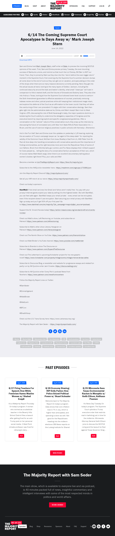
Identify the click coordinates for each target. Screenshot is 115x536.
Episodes (17, 6)
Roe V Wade (88, 343)
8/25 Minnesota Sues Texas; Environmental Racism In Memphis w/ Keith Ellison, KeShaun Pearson (93, 393)
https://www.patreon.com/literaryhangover (44, 229)
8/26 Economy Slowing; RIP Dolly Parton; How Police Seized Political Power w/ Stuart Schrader (57, 392)
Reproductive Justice (61, 343)
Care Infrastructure (54, 339)
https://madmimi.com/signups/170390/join (73, 167)
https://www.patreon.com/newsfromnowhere (46, 274)
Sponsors (73, 6)
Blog (27, 6)
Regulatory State (33, 343)
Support (92, 6)
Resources (48, 526)
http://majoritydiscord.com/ (57, 173)
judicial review (21, 343)
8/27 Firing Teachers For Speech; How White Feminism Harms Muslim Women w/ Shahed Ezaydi (21, 393)
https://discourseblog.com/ (66, 266)
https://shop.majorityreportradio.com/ (63, 178)
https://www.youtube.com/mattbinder (69, 241)
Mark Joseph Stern (43, 66)
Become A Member (57, 505)
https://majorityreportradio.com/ (63, 324)
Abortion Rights (27, 339)
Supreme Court (61, 346)
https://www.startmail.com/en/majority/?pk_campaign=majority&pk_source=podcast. (56, 204)
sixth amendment (26, 346)
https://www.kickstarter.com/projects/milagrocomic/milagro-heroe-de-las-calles (56, 257)
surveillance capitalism (75, 346)
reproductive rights (76, 343)
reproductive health (47, 343)
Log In (101, 6)
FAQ (83, 6)
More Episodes (57, 453)
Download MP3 (26, 60)
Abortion (17, 339)
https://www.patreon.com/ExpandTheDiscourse (46, 249)
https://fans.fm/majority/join (71, 162)
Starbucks (37, 346)
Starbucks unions (48, 346)
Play (21, 436)
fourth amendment (74, 339)
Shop (35, 6)
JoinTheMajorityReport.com (48, 162)
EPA (64, 339)
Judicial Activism (96, 339)
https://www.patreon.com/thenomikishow (68, 235)
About (43, 6)
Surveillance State (90, 346)
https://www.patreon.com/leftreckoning (42, 221)
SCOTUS (96, 343)
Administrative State (40, 339)
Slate (65, 66)
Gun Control (85, 339)
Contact (93, 526)
